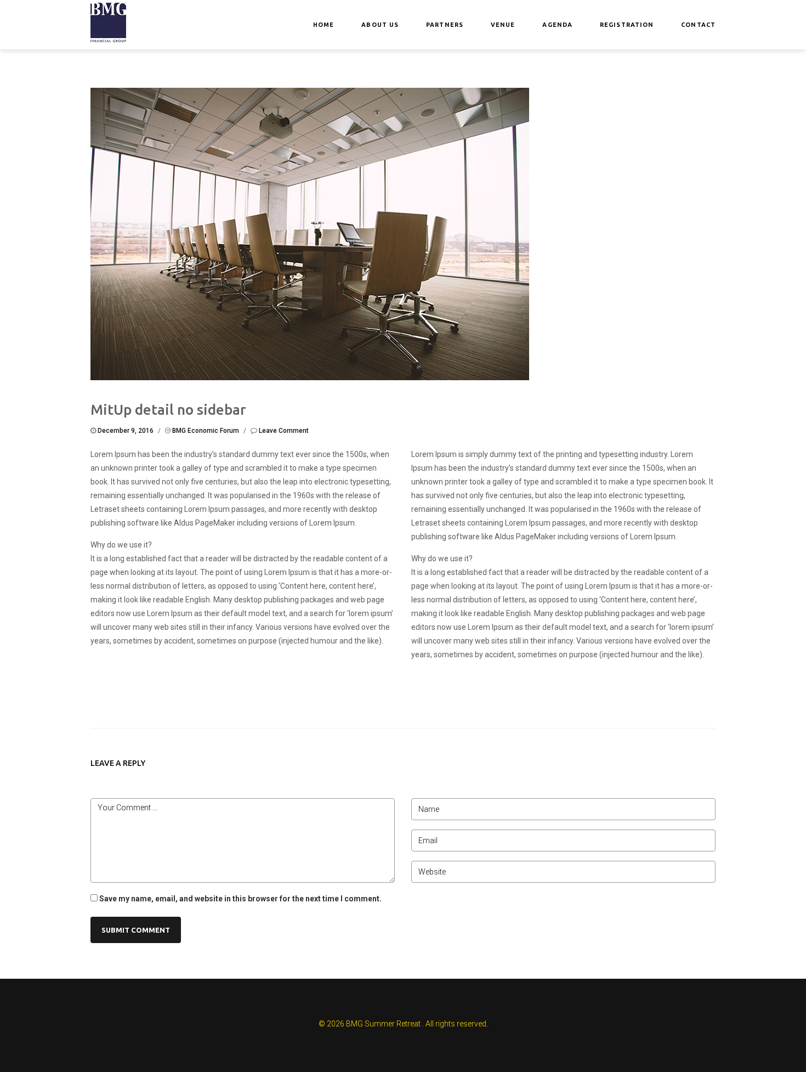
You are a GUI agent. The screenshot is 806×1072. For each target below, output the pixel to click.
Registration (627, 24)
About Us (380, 24)
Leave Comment (284, 431)
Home (323, 24)
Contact (698, 24)
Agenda (557, 24)
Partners (444, 24)
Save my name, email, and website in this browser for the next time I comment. (240, 898)
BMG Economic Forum (205, 431)
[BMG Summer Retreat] (108, 21)
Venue (503, 24)
